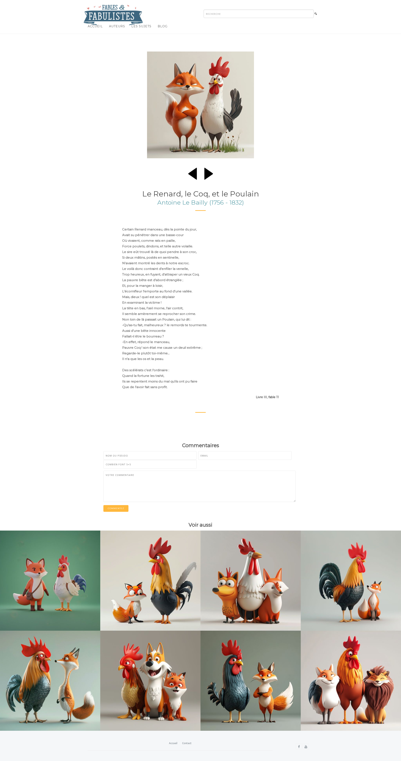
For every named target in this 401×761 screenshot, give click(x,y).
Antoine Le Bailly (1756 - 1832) (200, 202)
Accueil (95, 26)
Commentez (116, 508)
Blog (163, 26)
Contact (187, 743)
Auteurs (117, 26)
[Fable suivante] (208, 172)
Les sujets (141, 26)
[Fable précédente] (192, 172)
